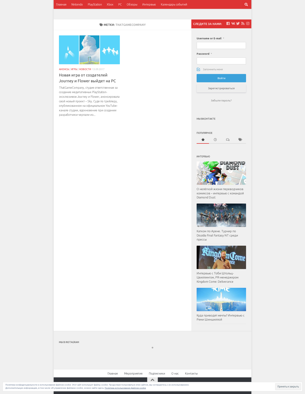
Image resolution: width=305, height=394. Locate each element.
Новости (85, 69)
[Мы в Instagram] (248, 23)
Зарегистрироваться (221, 88)
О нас (175, 373)
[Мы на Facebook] (228, 23)
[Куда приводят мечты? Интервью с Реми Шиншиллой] (221, 299)
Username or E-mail (210, 38)
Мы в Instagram (155, 354)
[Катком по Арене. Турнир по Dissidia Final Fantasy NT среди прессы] (221, 215)
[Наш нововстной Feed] (243, 23)
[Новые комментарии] (227, 140)
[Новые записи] (215, 140)
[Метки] (240, 140)
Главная (61, 4)
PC (120, 4)
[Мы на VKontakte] (233, 23)
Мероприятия (133, 373)
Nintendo (77, 4)
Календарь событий (174, 4)
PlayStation (95, 4)
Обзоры (132, 4)
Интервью (149, 4)
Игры (74, 69)
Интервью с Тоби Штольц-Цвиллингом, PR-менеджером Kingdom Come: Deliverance (217, 277)
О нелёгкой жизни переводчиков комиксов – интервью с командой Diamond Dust (220, 193)
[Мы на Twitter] (238, 23)
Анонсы (64, 69)
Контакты (191, 373)
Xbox (110, 4)
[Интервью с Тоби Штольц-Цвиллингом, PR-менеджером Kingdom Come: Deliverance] (221, 257)
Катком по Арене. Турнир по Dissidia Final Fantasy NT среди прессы (217, 235)
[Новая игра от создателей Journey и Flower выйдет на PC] (89, 49)
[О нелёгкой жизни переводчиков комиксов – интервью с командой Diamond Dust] (221, 173)
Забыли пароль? (221, 100)
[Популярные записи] (203, 140)
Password (204, 53)
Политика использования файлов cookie (125, 388)
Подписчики (157, 373)
